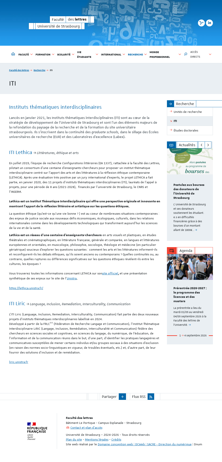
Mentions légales (96, 439)
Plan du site (74, 439)
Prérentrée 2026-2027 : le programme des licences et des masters (190, 294)
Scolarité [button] (63, 54)
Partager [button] (109, 396)
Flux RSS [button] (138, 396)
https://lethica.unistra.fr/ (26, 288)
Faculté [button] (23, 54)
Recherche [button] (135, 54)
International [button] (111, 54)
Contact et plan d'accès (86, 428)
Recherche (39, 70)
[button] (186, 54)
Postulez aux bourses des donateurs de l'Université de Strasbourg (188, 191)
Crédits (116, 439)
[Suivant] (208, 144)
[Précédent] (201, 144)
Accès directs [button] (195, 54)
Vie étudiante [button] (84, 54)
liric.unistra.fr (18, 362)
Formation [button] (43, 54)
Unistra (72, 278)
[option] (190, 194)
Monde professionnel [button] (160, 54)
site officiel (110, 273)
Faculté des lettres (19, 70)
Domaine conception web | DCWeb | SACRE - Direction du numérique (145, 444)
